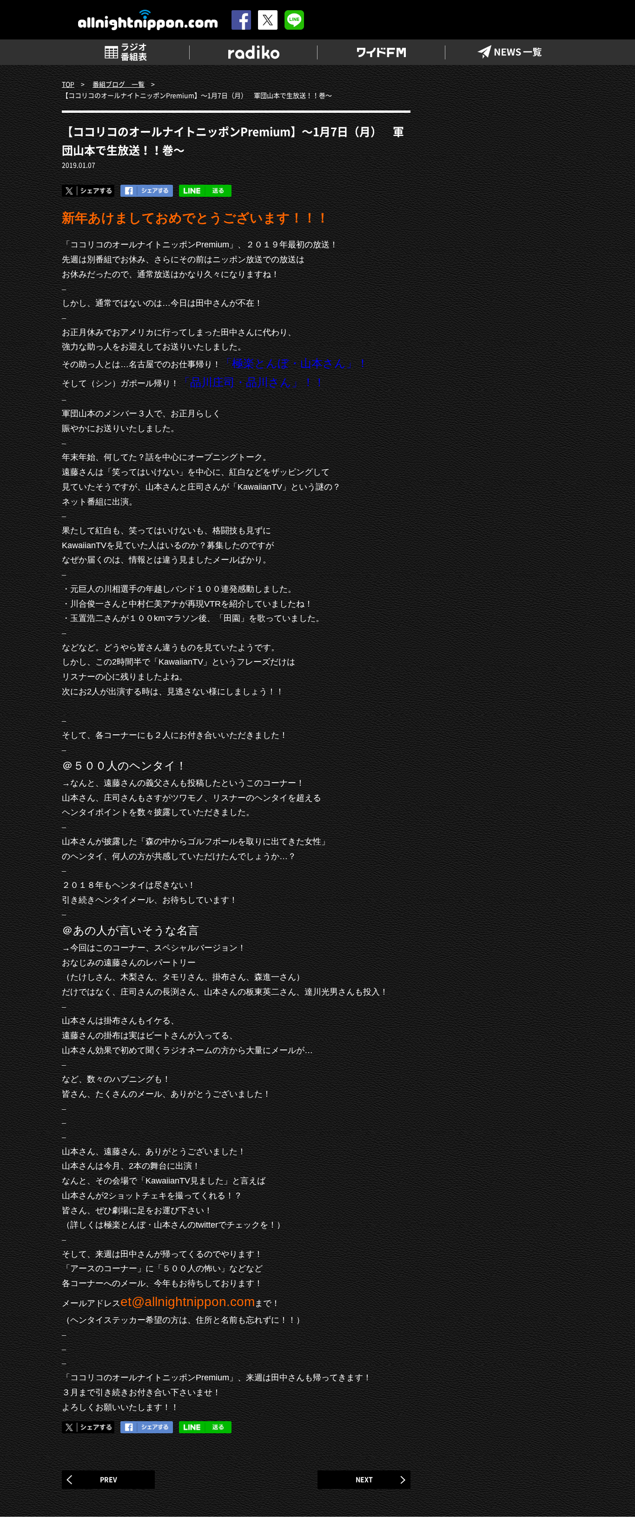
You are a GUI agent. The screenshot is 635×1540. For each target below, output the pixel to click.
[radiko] (254, 52)
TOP (68, 84)
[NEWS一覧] (509, 52)
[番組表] (126, 52)
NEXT (364, 1479)
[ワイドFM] (381, 52)
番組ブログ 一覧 (119, 84)
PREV (108, 1479)
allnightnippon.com (148, 20)
